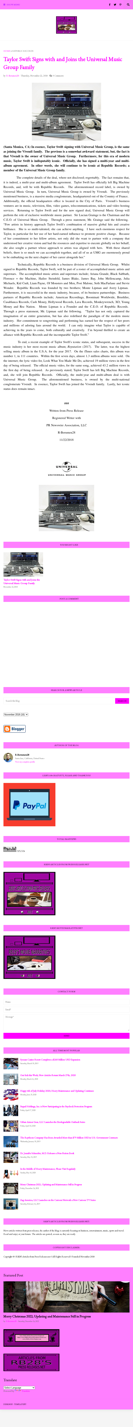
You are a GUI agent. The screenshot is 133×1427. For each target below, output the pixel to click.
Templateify (20, 1404)
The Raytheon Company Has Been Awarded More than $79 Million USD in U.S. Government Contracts (69, 1137)
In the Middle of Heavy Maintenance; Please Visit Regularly (48, 1168)
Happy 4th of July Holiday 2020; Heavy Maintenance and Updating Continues (57, 1090)
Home (6, 51)
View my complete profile (25, 761)
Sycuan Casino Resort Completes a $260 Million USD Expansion (50, 1059)
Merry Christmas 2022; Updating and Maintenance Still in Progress (47, 1316)
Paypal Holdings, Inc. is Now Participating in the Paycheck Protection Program (56, 1106)
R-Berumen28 (22, 754)
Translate (26, 1390)
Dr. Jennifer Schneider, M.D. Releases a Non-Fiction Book (47, 1153)
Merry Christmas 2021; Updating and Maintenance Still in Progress (51, 1184)
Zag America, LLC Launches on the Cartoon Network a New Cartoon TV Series (58, 1200)
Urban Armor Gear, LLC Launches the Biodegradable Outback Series (52, 1122)
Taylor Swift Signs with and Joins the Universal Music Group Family (21, 581)
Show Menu (13, 4)
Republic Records (22, 51)
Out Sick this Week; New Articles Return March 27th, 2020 (48, 1075)
